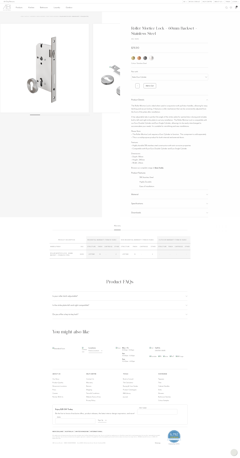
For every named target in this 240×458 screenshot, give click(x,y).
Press (54, 390)
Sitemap (157, 443)
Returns (88, 386)
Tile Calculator (128, 383)
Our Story (55, 379)
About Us (218, 1)
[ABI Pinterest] (173, 356)
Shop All (27, 16)
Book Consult (194, 1)
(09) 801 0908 (160, 351)
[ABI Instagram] (166, 356)
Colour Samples (163, 400)
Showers (161, 393)
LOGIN (234, 1)
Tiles (159, 383)
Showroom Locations (59, 386)
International (96, 431)
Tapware (161, 379)
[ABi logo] (69, 356)
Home (22, 16)
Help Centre (207, 1)
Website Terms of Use (93, 397)
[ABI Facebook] (160, 356)
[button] (234, 452)
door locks (159, 168)
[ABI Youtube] (154, 356)
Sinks (160, 390)
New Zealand (57, 431)
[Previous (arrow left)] (3, 229)
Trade (228, 1)
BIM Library (127, 393)
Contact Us (90, 379)
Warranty (89, 383)
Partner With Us (57, 397)
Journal (125, 397)
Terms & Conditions (92, 393)
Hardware (33, 16)
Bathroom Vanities (164, 397)
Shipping (89, 390)
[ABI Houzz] (180, 356)
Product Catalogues (130, 390)
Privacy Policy (90, 400)
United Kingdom (81, 431)
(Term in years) (111, 240)
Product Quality (57, 383)
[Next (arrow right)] (236, 229)
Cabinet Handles (164, 386)
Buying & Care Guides (130, 386)
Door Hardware (41, 16)
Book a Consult (128, 379)
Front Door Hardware (52, 16)
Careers (55, 393)
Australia (69, 431)
